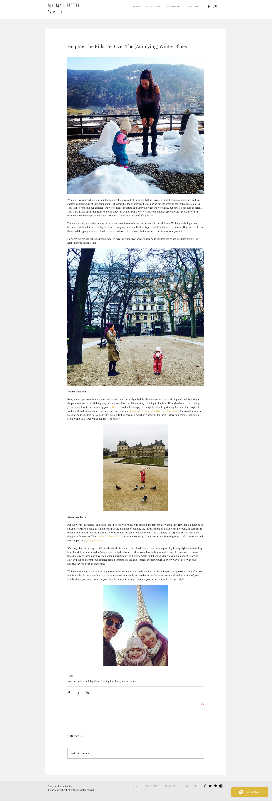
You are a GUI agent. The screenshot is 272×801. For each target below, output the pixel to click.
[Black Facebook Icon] (208, 6)
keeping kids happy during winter (119, 681)
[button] (153, 6)
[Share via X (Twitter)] (78, 692)
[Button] (74, 5)
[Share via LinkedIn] (87, 692)
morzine (71, 681)
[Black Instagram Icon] (214, 6)
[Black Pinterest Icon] (216, 786)
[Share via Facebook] (69, 692)
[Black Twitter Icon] (210, 786)
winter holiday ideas (88, 681)
